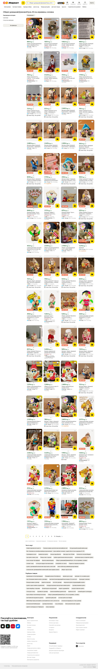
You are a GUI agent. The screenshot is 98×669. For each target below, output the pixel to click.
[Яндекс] (94, 667)
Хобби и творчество (32, 641)
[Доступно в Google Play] (8, 628)
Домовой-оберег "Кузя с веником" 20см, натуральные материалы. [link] (85, 524)
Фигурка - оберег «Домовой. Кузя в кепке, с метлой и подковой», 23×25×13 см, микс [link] (69, 455)
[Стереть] (53, 3)
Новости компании (80, 620)
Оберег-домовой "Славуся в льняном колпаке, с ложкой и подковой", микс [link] (51, 281)
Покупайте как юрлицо (54, 625)
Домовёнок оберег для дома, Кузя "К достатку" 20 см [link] (69, 491)
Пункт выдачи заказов (81, 627)
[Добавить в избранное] (40, 20)
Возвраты (51, 629)
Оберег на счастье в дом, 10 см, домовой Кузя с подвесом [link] (51, 387)
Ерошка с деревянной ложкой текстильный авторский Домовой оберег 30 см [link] (51, 352)
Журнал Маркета (53, 632)
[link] (34, 548)
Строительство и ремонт (33, 655)
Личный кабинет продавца (55, 646)
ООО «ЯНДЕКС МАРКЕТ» (90, 665)
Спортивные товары (32, 650)
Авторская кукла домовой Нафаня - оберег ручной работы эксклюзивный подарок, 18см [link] (50, 44)
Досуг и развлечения (32, 620)
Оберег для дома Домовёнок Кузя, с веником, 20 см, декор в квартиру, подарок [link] (34, 44)
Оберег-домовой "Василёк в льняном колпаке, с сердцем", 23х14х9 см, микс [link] (69, 316)
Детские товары (31, 657)
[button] (30, 15)
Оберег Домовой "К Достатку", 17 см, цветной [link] (68, 77)
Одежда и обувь (31, 632)
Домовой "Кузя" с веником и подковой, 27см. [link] (86, 455)
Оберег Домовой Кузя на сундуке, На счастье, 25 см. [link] (85, 77)
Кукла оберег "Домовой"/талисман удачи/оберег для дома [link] (68, 524)
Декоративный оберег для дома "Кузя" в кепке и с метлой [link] (51, 491)
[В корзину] (40, 37)
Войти (92, 3)
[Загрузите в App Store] (3, 628)
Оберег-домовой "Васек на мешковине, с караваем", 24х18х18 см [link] (86, 213)
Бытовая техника (31, 625)
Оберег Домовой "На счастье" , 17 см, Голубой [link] (33, 77)
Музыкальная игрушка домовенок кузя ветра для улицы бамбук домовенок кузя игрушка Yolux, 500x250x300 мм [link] (50, 179)
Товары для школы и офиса (34, 648)
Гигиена (29, 627)
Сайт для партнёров (54, 652)
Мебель (29, 622)
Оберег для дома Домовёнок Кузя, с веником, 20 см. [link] (51, 248)
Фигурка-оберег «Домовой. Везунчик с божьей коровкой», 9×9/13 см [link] (86, 146)
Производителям (80, 625)
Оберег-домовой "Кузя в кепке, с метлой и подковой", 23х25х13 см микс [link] (86, 111)
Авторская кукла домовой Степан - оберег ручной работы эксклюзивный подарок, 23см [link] (68, 44)
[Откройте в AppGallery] (13, 628)
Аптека (29, 636)
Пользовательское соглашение (19, 666)
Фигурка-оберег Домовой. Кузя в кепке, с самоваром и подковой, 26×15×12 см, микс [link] (69, 111)
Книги (28, 645)
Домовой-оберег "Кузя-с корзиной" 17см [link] (68, 213)
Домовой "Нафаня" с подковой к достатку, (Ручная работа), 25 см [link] (50, 213)
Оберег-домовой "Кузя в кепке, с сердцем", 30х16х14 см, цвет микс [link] (34, 111)
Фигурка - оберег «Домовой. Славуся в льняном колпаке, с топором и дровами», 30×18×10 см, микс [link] (51, 422)
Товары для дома (31, 634)
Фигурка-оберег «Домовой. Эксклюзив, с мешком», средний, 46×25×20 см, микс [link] (86, 352)
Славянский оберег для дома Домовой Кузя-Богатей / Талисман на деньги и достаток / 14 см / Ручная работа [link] (34, 455)
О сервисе (51, 627)
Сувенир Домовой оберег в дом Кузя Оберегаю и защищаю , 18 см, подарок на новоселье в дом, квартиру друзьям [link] (34, 422)
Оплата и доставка (53, 622)
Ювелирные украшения (33, 659)
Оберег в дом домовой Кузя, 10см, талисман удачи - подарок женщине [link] (34, 387)
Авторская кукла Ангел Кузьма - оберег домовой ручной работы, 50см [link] (50, 77)
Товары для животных (32, 652)
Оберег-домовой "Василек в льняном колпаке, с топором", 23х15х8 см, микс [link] (69, 281)
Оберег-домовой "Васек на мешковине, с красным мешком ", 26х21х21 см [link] (34, 352)
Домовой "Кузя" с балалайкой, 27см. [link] (48, 316)
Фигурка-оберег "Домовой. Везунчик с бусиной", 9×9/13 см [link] (69, 179)
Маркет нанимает (80, 629)
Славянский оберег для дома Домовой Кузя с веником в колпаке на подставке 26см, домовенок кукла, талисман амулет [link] (86, 422)
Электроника (30, 629)
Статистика (7, 666)
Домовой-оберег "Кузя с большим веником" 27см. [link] (33, 213)
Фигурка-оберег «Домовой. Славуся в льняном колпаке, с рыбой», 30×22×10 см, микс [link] (34, 179)
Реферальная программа (82, 622)
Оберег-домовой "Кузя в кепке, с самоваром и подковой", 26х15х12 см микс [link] (51, 111)
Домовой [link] (81, 247)
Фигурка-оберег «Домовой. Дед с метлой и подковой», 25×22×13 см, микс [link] (34, 281)
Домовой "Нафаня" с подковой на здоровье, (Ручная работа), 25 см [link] (32, 524)
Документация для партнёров (56, 650)
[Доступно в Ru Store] (18, 628)
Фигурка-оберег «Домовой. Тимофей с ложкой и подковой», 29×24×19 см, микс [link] (86, 387)
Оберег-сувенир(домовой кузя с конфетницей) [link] (68, 248)
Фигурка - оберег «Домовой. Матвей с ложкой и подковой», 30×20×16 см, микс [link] (69, 352)
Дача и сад (29, 643)
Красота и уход (31, 639)
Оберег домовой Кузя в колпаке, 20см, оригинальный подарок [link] (68, 387)
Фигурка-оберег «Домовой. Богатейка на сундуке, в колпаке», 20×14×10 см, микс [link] (86, 281)
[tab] (7, 7)
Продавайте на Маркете (55, 648)
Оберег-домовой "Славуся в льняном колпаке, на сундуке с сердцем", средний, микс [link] (86, 179)
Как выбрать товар (53, 620)
